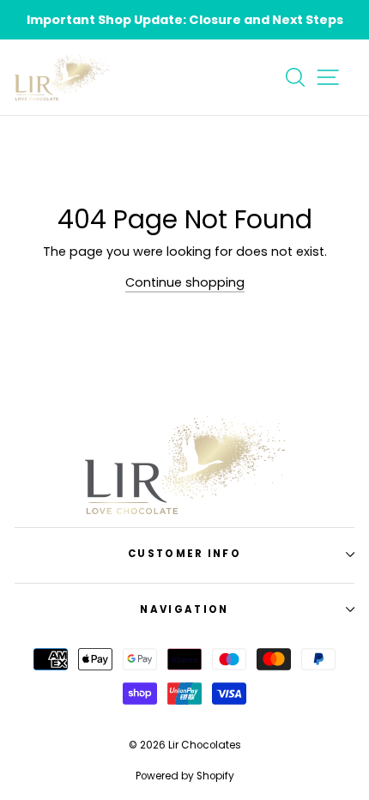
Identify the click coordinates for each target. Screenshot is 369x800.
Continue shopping (185, 282)
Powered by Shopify (185, 776)
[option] (184, 20)
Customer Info (184, 554)
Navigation (184, 609)
